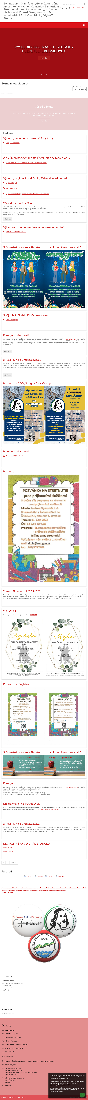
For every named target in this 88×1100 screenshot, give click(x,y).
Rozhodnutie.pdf (12, 320)
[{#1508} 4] (60, 876)
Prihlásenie (81, 8)
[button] (70, 8)
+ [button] (63, 8)
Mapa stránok (9, 1052)
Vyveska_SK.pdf (11, 183)
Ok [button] (82, 1095)
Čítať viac (43, 58)
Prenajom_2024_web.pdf (14, 456)
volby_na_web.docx (12, 143)
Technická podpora (11, 1034)
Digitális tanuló (8, 851)
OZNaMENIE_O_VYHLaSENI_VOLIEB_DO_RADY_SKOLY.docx (26, 163)
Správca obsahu (10, 1030)
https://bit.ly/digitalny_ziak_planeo (47, 809)
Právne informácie (11, 1041)
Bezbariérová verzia (10, 1097)
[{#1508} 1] (28, 876)
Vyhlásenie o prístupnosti (13, 1037)
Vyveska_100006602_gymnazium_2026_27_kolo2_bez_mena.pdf (27, 194)
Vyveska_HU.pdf (11, 188)
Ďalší (12, 863)
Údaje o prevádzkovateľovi (14, 1048)
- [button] (23, 1097)
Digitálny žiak (7, 847)
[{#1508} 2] (39, 876)
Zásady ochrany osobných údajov (16, 1044)
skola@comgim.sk (72, 787)
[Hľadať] (84, 4)
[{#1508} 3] (49, 876)
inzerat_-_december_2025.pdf (16, 232)
